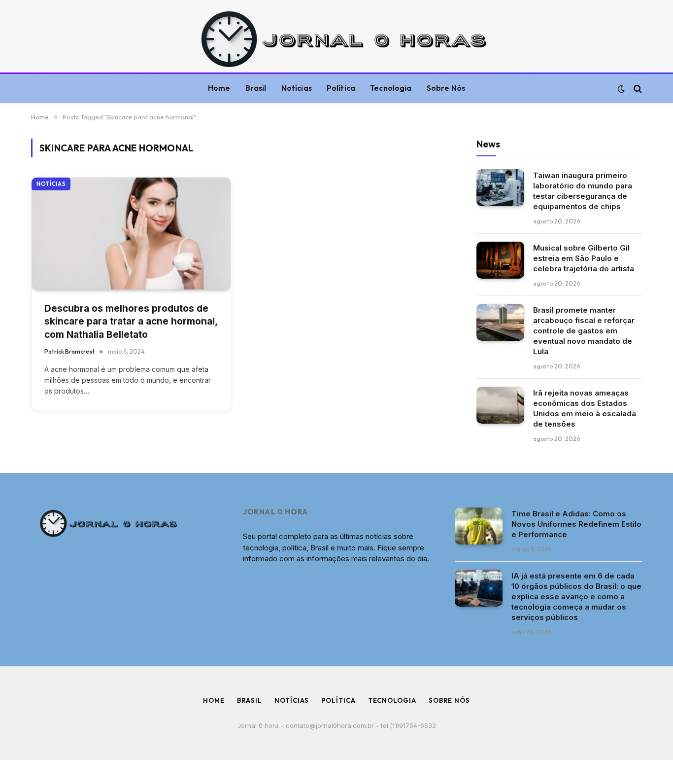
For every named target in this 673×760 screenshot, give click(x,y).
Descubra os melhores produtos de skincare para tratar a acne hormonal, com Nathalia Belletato (130, 321)
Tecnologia (391, 88)
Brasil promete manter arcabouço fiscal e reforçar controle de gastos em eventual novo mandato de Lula (584, 330)
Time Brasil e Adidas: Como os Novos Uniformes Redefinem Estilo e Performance (576, 524)
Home (219, 88)
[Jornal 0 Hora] (336, 38)
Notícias (296, 88)
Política (341, 88)
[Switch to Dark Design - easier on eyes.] (621, 89)
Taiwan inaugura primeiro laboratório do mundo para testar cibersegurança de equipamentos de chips (582, 191)
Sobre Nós (446, 88)
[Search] (637, 88)
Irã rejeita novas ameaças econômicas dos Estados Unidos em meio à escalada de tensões (584, 408)
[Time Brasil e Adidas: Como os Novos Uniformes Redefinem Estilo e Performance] (479, 525)
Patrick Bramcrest (69, 351)
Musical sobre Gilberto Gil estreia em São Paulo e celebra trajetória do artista (583, 258)
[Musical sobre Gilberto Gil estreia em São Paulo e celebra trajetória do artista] (500, 260)
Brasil (256, 88)
